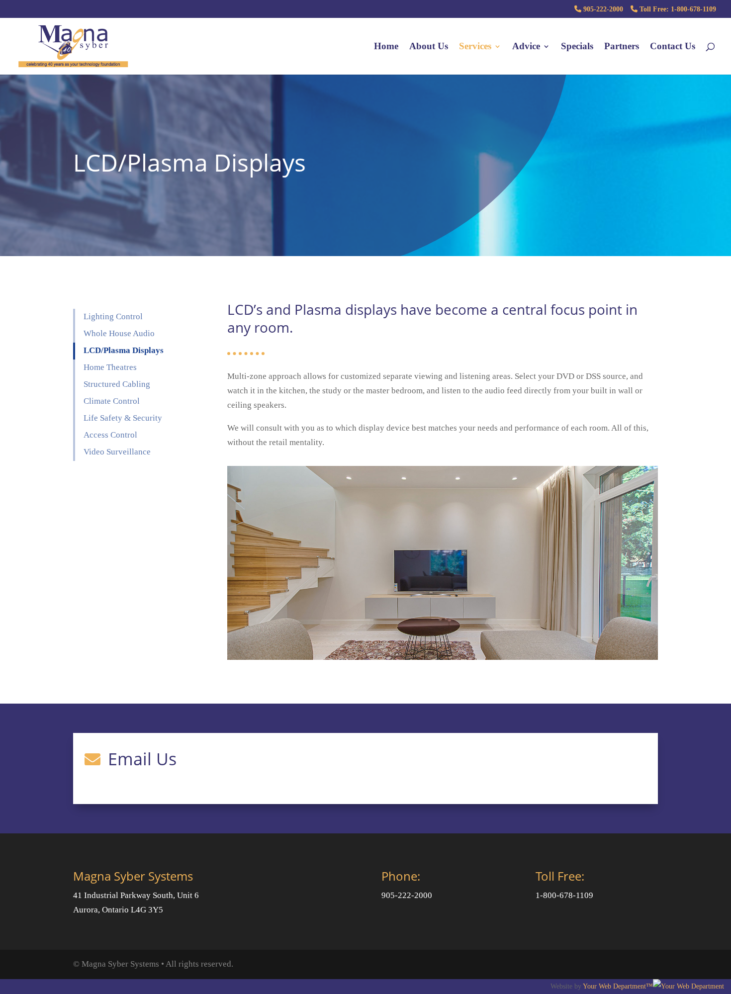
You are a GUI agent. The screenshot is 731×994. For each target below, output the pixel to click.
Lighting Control (113, 316)
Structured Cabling (117, 384)
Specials (577, 47)
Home (386, 47)
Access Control (110, 435)
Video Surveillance (117, 451)
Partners (621, 47)
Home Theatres (110, 367)
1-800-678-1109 (564, 895)
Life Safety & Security (123, 418)
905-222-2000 (602, 9)
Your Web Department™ (618, 986)
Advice (526, 47)
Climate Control (112, 401)
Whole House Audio (119, 333)
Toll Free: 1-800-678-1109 (677, 9)
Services (475, 47)
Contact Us (672, 47)
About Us (428, 47)
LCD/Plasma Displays (124, 350)
